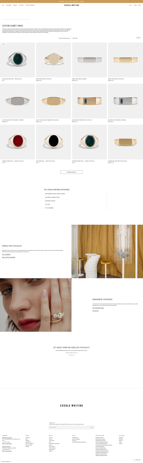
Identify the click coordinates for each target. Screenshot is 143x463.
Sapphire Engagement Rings (101, 455)
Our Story (51, 437)
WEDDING (15, 5)
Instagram (121, 437)
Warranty (27, 446)
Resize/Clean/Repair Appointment (79, 442)
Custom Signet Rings (25, 19)
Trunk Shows (51, 440)
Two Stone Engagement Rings (102, 442)
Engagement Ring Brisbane (101, 454)
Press (50, 442)
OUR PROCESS (96, 310)
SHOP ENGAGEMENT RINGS (98, 308)
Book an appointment (7, 443)
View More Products (71, 172)
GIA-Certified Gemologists (54, 443)
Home (3, 19)
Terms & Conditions (29, 443)
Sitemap (50, 451)
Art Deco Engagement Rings (101, 443)
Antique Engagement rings (101, 449)
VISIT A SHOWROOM (6, 254)
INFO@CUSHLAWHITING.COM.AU (71, 352)
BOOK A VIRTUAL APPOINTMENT (8, 257)
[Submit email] (92, 427)
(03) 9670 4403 (71, 355)
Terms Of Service (52, 448)
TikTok (120, 442)
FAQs (27, 439)
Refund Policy (28, 442)
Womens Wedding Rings (101, 448)
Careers (50, 445)
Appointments (75, 437)
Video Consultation (76, 439)
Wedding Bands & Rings (100, 440)
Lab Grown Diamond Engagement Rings (104, 445)
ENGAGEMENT (8, 5)
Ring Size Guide (29, 445)
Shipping (27, 440)
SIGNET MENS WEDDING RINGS (64, 38)
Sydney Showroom (6, 446)
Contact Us (28, 437)
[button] (138, 37)
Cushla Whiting (5, 461)
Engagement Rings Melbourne (102, 452)
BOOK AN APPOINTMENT (30, 5)
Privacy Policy (52, 446)
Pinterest (121, 440)
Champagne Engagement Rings (102, 451)
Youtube (120, 443)
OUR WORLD (21, 5)
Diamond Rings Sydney (100, 439)
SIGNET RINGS (75, 38)
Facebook (121, 439)
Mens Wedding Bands (100, 446)
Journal (50, 439)
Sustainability (51, 449)
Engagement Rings (99, 437)
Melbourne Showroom (7, 437)
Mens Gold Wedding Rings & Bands (13, 19)
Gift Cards (74, 440)
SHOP (3, 5)
